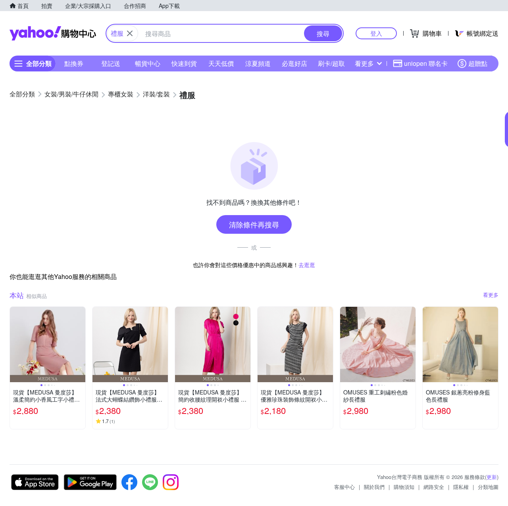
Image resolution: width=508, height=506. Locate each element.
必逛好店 (294, 63)
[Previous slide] (15, 344)
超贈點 (477, 63)
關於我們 (374, 487)
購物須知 (404, 487)
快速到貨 (184, 63)
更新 (492, 477)
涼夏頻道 (258, 63)
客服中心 (344, 487)
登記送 (110, 63)
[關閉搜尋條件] (130, 33)
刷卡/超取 (331, 63)
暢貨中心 (147, 63)
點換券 (73, 63)
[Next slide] (80, 344)
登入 (376, 33)
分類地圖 (488, 487)
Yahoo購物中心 (53, 33)
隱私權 (461, 487)
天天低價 (221, 63)
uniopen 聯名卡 (426, 63)
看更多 (364, 63)
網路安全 (433, 487)
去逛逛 (306, 265)
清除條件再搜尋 (254, 224)
